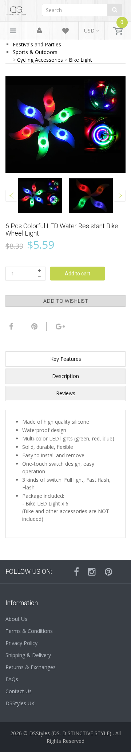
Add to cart (77, 273)
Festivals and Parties (37, 44)
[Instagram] (92, 571)
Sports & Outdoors (35, 52)
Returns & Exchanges (30, 667)
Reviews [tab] (65, 393)
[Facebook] (10, 326)
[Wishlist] (65, 32)
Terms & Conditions (29, 630)
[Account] (39, 31)
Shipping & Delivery (28, 655)
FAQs (11, 679)
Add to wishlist (65, 300)
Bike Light (80, 59)
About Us (16, 618)
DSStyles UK (20, 703)
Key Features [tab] (65, 358)
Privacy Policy (21, 643)
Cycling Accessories (40, 59)
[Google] (59, 326)
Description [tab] (65, 376)
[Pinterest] (109, 571)
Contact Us (18, 691)
